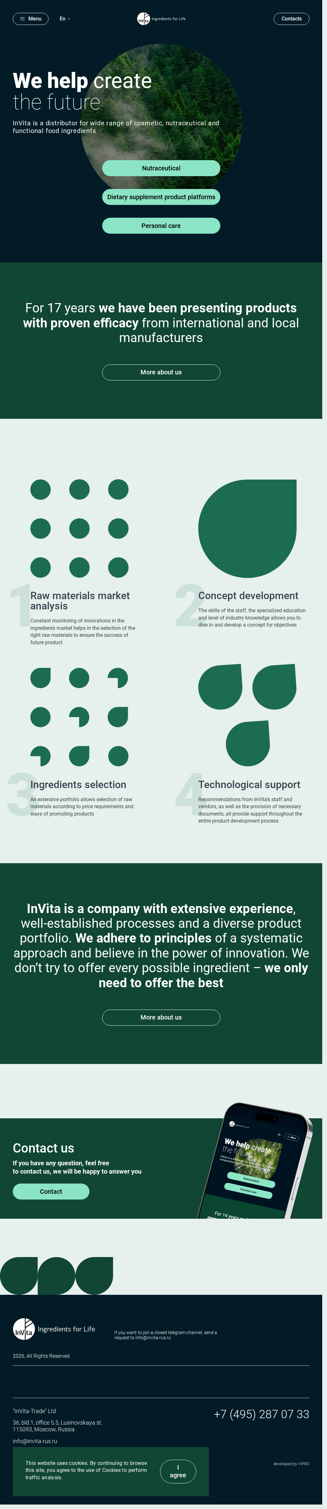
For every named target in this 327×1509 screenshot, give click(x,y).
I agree (178, 1471)
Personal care (161, 226)
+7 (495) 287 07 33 (261, 1414)
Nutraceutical (161, 168)
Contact (51, 1191)
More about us (161, 372)
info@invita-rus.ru (35, 1441)
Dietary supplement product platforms (161, 197)
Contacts (292, 19)
